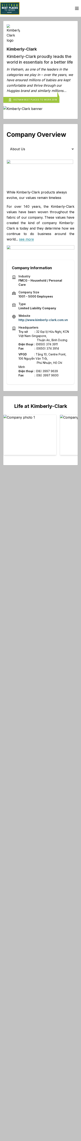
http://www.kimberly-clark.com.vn (43, 320)
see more (26, 239)
